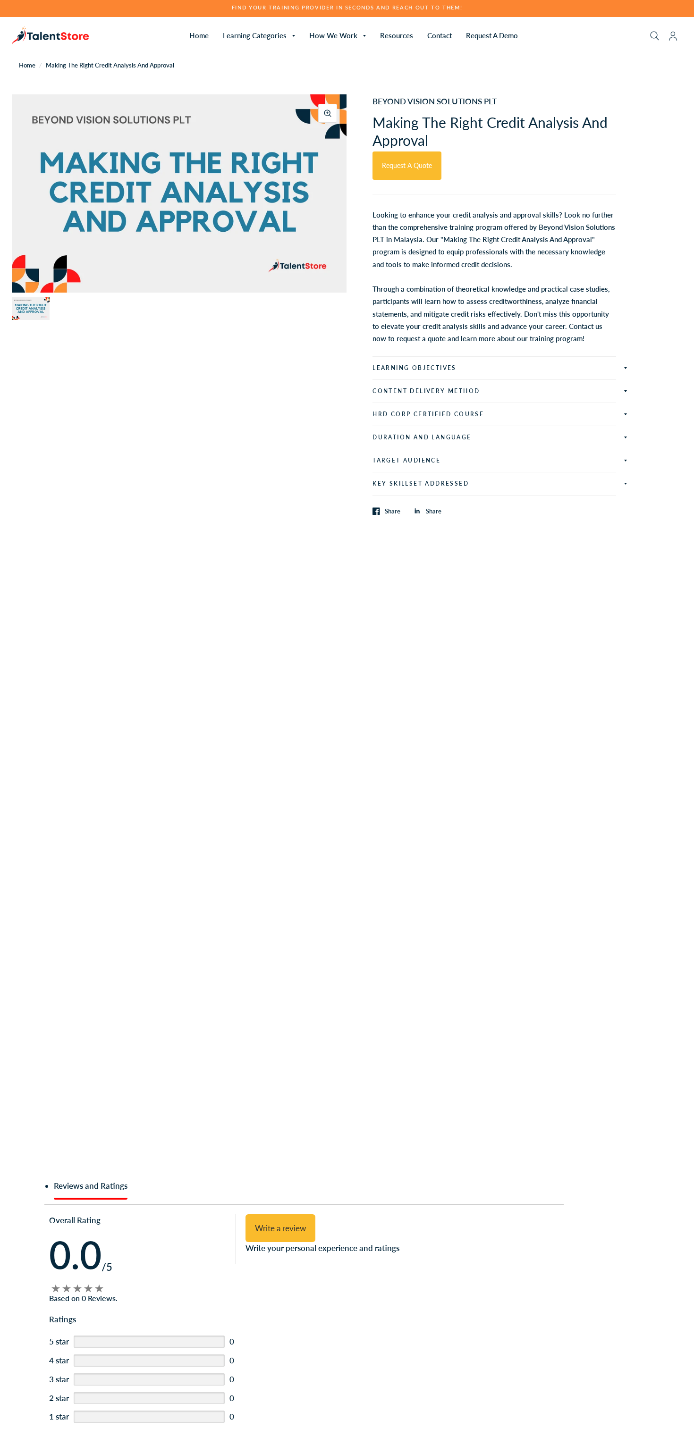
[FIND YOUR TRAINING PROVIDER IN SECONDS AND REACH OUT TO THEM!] (347, 8)
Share (392, 511)
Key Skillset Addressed (420, 483)
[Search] (654, 36)
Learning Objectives (414, 367)
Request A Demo (492, 35)
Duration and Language (421, 437)
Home (199, 35)
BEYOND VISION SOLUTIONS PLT (434, 101)
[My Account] (673, 36)
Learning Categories (255, 35)
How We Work (333, 35)
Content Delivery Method (426, 391)
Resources (396, 35)
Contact (439, 35)
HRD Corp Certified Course (428, 414)
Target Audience (406, 460)
